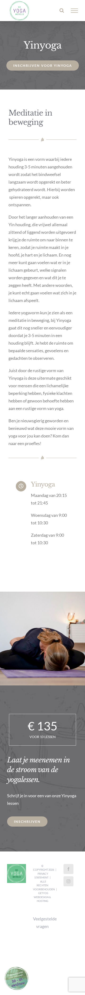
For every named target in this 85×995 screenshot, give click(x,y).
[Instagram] (68, 881)
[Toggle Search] (62, 10)
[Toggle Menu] (74, 11)
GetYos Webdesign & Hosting (42, 896)
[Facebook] (68, 869)
